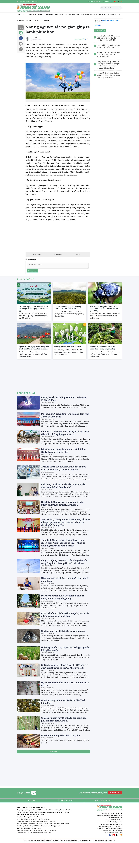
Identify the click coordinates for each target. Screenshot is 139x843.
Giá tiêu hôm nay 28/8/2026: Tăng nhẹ (60, 735)
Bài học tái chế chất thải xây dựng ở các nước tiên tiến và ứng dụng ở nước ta (65, 433)
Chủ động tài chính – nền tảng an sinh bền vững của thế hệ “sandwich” (63, 486)
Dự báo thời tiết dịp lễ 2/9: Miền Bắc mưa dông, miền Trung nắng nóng (62, 597)
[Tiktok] (118, 2)
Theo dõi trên (78, 39)
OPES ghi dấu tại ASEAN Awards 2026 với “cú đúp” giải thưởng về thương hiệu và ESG (64, 666)
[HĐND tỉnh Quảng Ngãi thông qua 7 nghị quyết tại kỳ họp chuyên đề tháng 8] (28, 507)
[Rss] (122, 2)
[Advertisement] (58, 236)
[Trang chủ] (19, 15)
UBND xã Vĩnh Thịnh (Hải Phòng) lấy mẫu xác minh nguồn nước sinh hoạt (65, 614)
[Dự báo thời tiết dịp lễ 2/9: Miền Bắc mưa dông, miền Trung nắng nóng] (28, 601)
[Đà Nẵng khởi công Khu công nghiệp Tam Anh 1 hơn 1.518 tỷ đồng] (28, 419)
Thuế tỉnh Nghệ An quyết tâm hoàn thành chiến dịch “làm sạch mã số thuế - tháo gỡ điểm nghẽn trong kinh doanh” (63, 543)
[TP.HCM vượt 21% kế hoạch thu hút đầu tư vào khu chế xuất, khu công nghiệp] (28, 472)
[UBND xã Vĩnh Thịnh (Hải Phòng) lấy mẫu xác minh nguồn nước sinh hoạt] (28, 618)
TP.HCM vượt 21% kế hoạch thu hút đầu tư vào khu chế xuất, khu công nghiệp (63, 468)
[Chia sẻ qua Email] (21, 44)
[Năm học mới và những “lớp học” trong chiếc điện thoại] (28, 583)
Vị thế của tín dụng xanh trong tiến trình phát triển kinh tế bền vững (34, 348)
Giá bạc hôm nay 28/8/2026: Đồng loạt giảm (63, 630)
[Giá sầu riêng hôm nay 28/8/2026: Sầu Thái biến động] (28, 705)
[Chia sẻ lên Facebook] (21, 38)
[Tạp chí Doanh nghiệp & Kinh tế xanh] (33, 7)
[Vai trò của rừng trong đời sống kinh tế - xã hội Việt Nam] (69, 293)
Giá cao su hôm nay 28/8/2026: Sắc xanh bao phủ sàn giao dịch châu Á (63, 719)
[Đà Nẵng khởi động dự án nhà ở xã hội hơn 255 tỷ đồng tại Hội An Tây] (28, 454)
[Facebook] (111, 2)
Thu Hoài (34, 38)
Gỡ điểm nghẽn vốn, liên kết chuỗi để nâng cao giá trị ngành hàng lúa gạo (34, 309)
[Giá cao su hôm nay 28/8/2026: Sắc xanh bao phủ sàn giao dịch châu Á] (28, 723)
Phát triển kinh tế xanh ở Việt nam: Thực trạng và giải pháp (102, 348)
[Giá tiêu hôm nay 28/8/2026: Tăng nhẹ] (28, 741)
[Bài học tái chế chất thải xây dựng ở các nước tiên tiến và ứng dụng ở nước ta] (28, 437)
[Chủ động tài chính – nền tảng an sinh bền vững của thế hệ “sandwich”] (28, 489)
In (79, 255)
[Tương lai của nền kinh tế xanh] (69, 333)
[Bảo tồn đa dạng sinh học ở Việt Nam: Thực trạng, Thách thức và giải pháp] (105, 293)
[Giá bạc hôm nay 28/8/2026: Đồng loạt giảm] (28, 636)
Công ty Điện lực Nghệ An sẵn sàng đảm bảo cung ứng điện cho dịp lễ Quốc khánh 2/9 (64, 562)
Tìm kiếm (119, 7)
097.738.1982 (115, 793)
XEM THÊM (53, 751)
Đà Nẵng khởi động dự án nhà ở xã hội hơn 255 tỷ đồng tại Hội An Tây (63, 450)
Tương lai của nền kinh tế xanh (67, 347)
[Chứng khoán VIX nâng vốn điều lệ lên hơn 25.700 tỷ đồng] (28, 403)
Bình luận (21, 27)
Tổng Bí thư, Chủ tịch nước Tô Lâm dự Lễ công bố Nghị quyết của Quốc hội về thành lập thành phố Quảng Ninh (65, 522)
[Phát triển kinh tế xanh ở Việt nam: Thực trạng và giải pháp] (105, 333)
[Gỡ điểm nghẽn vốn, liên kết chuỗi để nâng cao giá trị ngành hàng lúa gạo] (34, 293)
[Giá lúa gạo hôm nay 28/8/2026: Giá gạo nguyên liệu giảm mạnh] (28, 653)
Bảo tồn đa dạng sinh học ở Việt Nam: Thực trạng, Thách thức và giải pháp (104, 309)
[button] (106, 1)
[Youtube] (114, 2)
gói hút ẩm (98, 25)
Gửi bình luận (32, 271)
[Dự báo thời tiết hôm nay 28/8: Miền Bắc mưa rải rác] (28, 688)
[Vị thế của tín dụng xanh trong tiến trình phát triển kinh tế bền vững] (34, 333)
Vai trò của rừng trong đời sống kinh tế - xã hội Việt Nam (67, 308)
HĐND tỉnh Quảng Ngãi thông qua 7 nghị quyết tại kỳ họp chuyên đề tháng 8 (62, 503)
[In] (21, 49)
